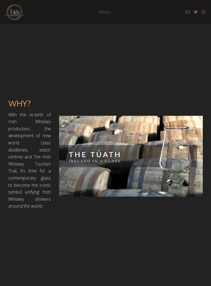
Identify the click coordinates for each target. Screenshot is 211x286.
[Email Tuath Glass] (188, 12)
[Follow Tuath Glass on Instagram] (203, 12)
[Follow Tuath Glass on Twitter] (196, 12)
